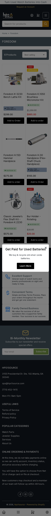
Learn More (25, 266)
